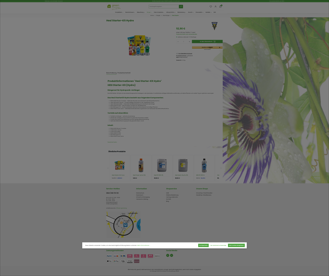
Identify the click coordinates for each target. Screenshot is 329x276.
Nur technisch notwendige (218, 245)
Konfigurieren (203, 245)
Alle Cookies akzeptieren (236, 245)
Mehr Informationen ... (143, 245)
